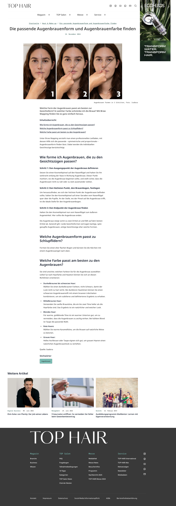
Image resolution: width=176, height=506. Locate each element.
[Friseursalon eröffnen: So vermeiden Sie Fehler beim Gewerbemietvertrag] (73, 392)
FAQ (61, 458)
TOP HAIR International (127, 458)
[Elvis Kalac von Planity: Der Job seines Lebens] (29, 392)
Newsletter (122, 471)
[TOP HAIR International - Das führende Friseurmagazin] (68, 437)
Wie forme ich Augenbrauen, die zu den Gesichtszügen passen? (67, 124)
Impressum (47, 498)
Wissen (33, 467)
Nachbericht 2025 (95, 475)
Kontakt (33, 498)
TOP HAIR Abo (123, 463)
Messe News (93, 463)
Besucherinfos (94, 467)
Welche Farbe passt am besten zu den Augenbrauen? (63, 132)
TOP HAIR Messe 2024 (97, 479)
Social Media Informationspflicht (87, 498)
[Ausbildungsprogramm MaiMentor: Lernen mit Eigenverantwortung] (117, 392)
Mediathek (93, 458)
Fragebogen (64, 463)
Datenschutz (63, 498)
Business (33, 463)
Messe (80, 15)
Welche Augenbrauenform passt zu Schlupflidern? (61, 128)
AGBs (108, 498)
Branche (33, 458)
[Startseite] (19, 6)
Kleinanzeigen (123, 467)
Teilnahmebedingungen (68, 467)
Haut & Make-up (49, 23)
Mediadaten (122, 475)
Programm (93, 471)
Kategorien (63, 475)
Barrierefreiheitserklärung (127, 498)
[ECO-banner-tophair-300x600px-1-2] (155, 30)
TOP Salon (61, 15)
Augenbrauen (45, 361)
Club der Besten (65, 483)
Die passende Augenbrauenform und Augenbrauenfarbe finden (88, 23)
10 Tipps (62, 471)
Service (97, 15)
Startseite (34, 23)
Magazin (41, 15)
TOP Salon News (65, 479)
